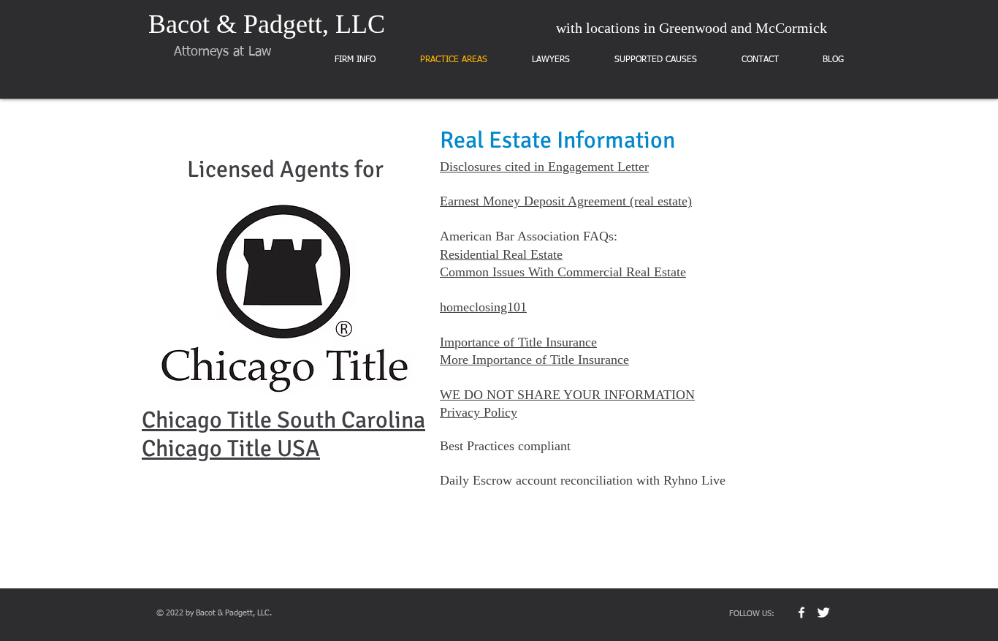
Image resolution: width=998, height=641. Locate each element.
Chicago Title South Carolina (283, 420)
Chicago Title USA (231, 448)
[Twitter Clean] (823, 612)
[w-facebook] (801, 612)
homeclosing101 (483, 307)
